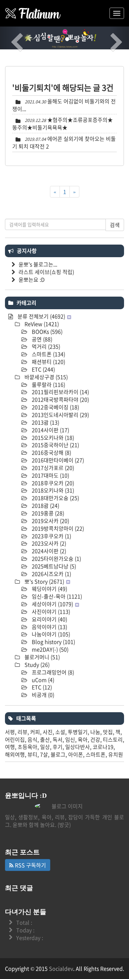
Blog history (52, 642)
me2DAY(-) (49, 649)
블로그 (58, 754)
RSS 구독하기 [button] (30, 865)
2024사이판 (48, 551)
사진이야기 (50, 611)
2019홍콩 (47, 513)
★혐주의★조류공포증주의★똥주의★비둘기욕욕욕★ (62, 123)
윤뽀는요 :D (32, 279)
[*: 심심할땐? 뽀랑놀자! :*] (33, 13)
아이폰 (75, 754)
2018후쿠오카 (52, 483)
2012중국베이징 (54, 407)
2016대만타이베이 (57, 460)
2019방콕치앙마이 (57, 528)
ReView (41, 324)
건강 (95, 739)
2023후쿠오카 (50, 536)
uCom (42, 680)
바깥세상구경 (45, 377)
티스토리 (113, 739)
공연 (41, 339)
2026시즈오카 (50, 574)
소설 (60, 732)
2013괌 (44, 422)
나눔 (95, 732)
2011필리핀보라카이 (59, 392)
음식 (32, 739)
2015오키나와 (52, 437)
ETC (42, 369)
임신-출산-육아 (56, 596)
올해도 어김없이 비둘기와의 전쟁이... (64, 105)
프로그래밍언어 (52, 672)
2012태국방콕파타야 (59, 399)
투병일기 (78, 732)
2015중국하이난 (54, 445)
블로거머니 (41, 657)
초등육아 (27, 747)
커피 (35, 732)
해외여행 (15, 754)
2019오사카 (49, 521)
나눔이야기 (50, 634)
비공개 (42, 695)
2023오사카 (48, 543)
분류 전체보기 (40, 316)
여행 (10, 747)
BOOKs (46, 331)
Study (36, 664)
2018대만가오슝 (54, 498)
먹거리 (45, 346)
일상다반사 (77, 747)
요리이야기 (48, 619)
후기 (58, 747)
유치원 (115, 754)
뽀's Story (43, 581)
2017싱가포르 (52, 468)
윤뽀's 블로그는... (38, 264)
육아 (83, 739)
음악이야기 (48, 627)
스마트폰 (47, 354)
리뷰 (22, 732)
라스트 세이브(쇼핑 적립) (46, 272)
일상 (45, 747)
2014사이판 (49, 430)
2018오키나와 (52, 490)
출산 (45, 739)
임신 (70, 739)
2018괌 (44, 505)
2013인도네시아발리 (59, 415)
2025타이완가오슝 (55, 558)
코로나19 (103, 747)
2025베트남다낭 (53, 566)
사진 (48, 732)
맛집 (108, 732)
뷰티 (32, 754)
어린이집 (15, 739)
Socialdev (61, 968)
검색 (115, 225)
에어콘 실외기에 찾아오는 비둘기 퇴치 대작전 (64, 142)
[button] (10, 38)
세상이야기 (51, 604)
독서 (58, 739)
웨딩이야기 (48, 589)
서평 (10, 732)
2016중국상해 (50, 452)
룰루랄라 (47, 384)
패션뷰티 (47, 362)
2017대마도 (49, 475)
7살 (44, 754)
